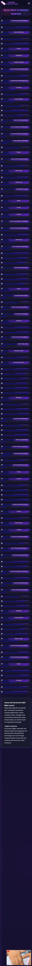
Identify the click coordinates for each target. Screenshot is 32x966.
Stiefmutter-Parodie (21, 189)
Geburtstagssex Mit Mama (20, 140)
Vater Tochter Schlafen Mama (19, 159)
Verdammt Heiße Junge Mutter (19, 645)
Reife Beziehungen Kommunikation (18, 617)
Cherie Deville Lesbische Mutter (19, 200)
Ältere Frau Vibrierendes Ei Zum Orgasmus (18, 98)
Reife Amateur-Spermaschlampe (19, 31)
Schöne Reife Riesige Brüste (19, 589)
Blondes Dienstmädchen (20, 418)
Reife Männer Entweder (20, 453)
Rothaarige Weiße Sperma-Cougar (18, 207)
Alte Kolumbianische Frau (20, 465)
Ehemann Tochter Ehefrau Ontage (18, 529)
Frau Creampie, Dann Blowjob (19, 127)
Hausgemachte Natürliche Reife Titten (18, 170)
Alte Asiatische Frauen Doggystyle (19, 55)
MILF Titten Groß (22, 343)
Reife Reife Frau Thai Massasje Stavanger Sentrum (18, 362)
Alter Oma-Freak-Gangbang (19, 337)
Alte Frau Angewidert (21, 439)
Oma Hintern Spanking (21, 313)
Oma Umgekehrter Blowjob (19, 246)
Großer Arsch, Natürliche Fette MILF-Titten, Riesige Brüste (18, 547)
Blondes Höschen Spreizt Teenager (19, 680)
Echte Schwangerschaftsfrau (19, 20)
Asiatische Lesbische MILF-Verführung (18, 239)
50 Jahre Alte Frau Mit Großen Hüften (19, 663)
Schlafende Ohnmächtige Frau (18, 80)
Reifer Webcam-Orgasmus (20, 446)
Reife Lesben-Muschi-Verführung (19, 182)
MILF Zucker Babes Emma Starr (19, 69)
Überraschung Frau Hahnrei (19, 307)
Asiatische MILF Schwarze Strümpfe (19, 610)
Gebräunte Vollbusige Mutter (19, 536)
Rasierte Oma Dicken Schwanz (19, 228)
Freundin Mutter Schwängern (19, 133)
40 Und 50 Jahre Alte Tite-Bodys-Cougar (19, 638)
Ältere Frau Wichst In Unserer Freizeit (19, 511)
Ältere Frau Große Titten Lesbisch (19, 478)
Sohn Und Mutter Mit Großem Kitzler (19, 48)
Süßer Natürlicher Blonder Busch (18, 288)
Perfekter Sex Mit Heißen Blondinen (19, 397)
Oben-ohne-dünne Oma (20, 120)
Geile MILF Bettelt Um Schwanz (18, 571)
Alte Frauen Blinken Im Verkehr (18, 221)
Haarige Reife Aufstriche (20, 582)
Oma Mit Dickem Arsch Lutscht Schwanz (18, 320)
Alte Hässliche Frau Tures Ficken (19, 471)
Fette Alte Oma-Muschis (20, 267)
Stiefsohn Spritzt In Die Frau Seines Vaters (19, 522)
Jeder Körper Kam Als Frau (20, 555)
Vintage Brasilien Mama (21, 295)
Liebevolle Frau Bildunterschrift (18, 350)
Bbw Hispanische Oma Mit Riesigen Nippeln (19, 61)
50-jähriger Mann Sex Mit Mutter (19, 151)
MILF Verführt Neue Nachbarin (19, 657)
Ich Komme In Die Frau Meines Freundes (19, 87)
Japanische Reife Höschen (20, 504)
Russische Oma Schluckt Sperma (19, 214)
